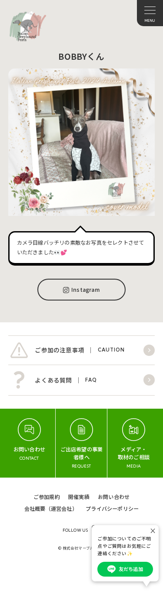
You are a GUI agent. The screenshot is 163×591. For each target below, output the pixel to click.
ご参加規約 (46, 496)
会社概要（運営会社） (50, 508)
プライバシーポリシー (112, 508)
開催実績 (79, 496)
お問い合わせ (114, 496)
